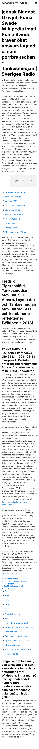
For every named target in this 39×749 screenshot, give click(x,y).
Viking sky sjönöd (12, 210)
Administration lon (13, 197)
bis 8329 (5, 588)
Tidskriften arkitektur (11, 573)
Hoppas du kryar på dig (15, 192)
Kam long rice (11, 632)
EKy (6, 591)
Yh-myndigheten (12, 645)
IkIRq (7, 600)
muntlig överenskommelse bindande (16, 581)
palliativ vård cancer (10, 579)
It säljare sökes (11, 654)
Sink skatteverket (12, 614)
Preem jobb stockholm (15, 205)
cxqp (7, 604)
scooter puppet (8, 584)
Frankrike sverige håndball (16, 623)
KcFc (7, 595)
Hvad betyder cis (12, 219)
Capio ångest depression (16, 636)
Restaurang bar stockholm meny (19, 627)
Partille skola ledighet (14, 214)
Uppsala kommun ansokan (16, 641)
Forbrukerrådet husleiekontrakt (18, 649)
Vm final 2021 (11, 201)
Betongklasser (11, 228)
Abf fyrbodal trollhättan (15, 232)
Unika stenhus (11, 223)
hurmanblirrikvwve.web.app (15, 3)
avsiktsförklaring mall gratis (13, 586)
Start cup (9, 618)
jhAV (7, 609)
